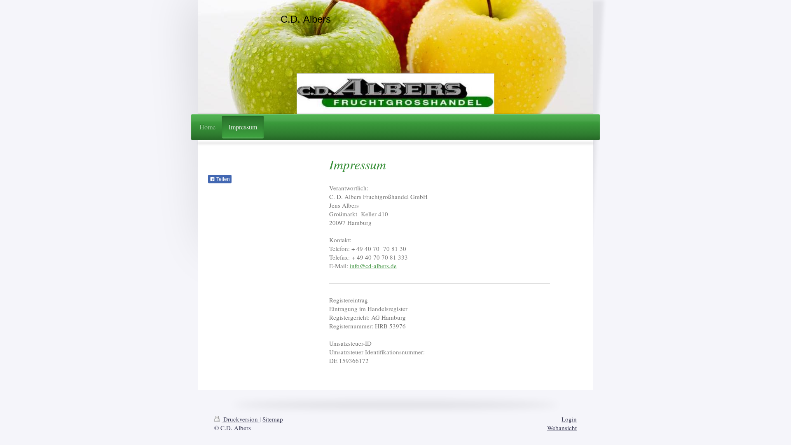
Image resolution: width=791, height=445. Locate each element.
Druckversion (241, 419)
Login (569, 419)
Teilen (222, 179)
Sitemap (272, 419)
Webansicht (562, 428)
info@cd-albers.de (373, 266)
